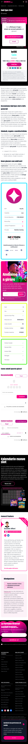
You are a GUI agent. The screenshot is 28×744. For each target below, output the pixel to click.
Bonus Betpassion (4, 707)
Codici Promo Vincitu (19, 694)
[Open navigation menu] (2, 2)
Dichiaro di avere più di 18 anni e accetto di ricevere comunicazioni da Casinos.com (12, 298)
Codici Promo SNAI (19, 691)
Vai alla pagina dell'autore (11, 568)
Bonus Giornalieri (4, 697)
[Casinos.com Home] (8, 2)
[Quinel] (16, 250)
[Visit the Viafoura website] (24, 412)
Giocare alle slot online (12, 5)
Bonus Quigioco (4, 704)
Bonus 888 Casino (5, 702)
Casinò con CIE (18, 655)
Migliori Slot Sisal (18, 705)
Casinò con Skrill (18, 672)
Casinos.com (3, 5)
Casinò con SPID (18, 658)
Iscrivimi (21, 294)
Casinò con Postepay (19, 677)
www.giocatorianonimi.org (12, 72)
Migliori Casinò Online (19, 660)
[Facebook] (11, 710)
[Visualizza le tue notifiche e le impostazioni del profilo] (25, 402)
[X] (8, 710)
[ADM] (6, 250)
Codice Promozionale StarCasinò (19, 689)
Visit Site (14, 64)
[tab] (5, 433)
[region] (14, 393)
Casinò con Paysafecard (20, 669)
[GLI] (6, 254)
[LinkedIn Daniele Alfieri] (8, 535)
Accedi (14, 41)
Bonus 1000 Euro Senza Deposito (6, 686)
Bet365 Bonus (14, 58)
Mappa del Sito (4, 671)
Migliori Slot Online (19, 698)
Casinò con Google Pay (19, 679)
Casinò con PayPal (19, 667)
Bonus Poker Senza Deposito (7, 692)
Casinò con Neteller (19, 674)
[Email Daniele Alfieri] (5, 535)
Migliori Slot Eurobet (19, 710)
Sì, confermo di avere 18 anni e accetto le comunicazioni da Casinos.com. (15, 644)
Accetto (14, 738)
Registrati (16, 384)
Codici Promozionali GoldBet (21, 685)
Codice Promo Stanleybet (20, 696)
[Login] (26, 2)
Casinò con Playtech (19, 665)
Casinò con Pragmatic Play (20, 662)
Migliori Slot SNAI (18, 703)
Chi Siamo (3, 657)
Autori (2, 659)
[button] (8, 387)
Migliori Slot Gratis (19, 701)
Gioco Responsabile (5, 669)
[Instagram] (5, 710)
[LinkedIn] (2, 710)
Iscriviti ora (13, 640)
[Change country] (23, 2)
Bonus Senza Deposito (5, 695)
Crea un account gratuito (14, 36)
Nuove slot (8, 483)
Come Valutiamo (4, 661)
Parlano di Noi (4, 664)
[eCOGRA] (11, 250)
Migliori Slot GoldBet (19, 708)
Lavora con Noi (4, 666)
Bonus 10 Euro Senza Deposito (5, 690)
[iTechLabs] (21, 250)
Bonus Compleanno (5, 699)
